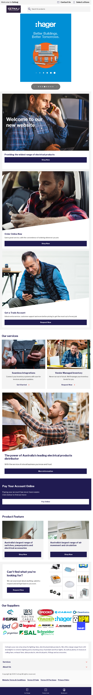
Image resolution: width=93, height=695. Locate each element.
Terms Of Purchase (48, 680)
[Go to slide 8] (52, 86)
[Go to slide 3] (42, 86)
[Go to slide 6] (48, 86)
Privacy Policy (63, 680)
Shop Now (46, 160)
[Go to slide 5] (46, 86)
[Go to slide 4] (44, 86)
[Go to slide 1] (38, 86)
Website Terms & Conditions (14, 680)
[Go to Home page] (13, 9)
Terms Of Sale (33, 680)
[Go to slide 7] (50, 86)
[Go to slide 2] (40, 86)
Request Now (45, 322)
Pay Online (45, 502)
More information (45, 471)
